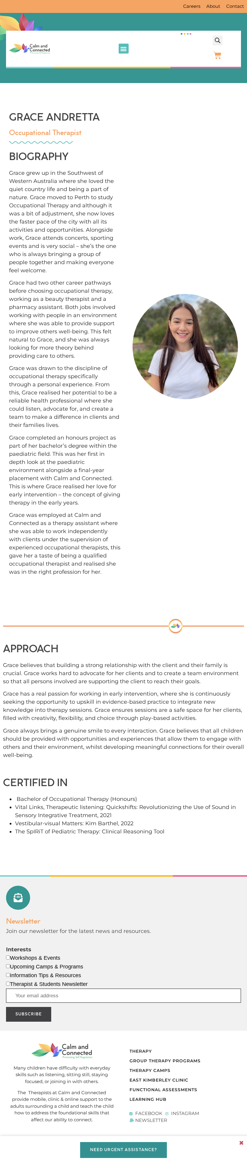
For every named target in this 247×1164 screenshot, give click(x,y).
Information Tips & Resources (45, 975)
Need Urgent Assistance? (123, 1150)
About (213, 6)
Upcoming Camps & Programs (46, 967)
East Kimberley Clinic (159, 1080)
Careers (191, 6)
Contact (235, 6)
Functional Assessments (163, 1089)
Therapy (141, 1051)
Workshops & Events (35, 958)
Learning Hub (148, 1099)
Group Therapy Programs (165, 1061)
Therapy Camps (150, 1070)
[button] (124, 49)
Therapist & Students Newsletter (49, 984)
